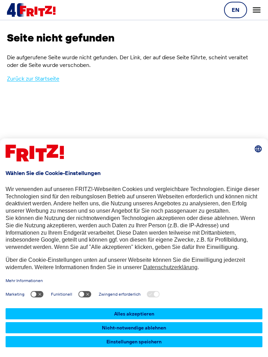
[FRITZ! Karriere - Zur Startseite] (31, 10)
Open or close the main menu (256, 10)
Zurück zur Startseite (33, 78)
